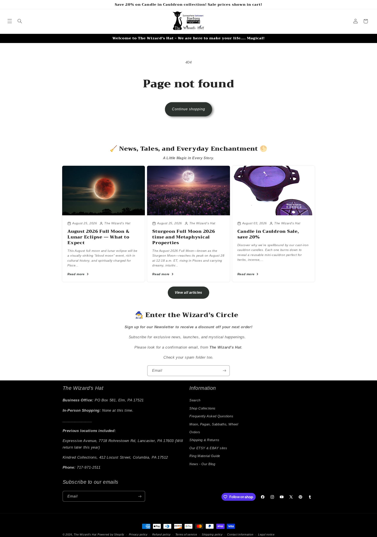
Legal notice (266, 534)
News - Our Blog (202, 464)
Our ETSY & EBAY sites (208, 448)
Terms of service (186, 534)
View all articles (188, 292)
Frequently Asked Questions (211, 416)
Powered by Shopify (111, 534)
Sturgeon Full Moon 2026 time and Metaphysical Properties (183, 237)
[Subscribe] (224, 370)
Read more (76, 274)
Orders (194, 432)
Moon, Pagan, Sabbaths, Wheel (213, 424)
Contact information (240, 534)
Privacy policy (138, 534)
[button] (10, 21)
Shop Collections (202, 408)
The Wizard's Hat (85, 534)
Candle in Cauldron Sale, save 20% (268, 234)
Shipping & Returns (204, 440)
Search (194, 400)
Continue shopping (188, 109)
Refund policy (161, 534)
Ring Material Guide (204, 456)
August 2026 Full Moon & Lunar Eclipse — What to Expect (98, 237)
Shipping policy (212, 534)
